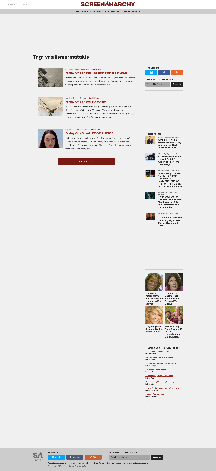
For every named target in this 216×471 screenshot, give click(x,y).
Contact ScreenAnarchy (79, 463)
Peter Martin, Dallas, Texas (157, 351)
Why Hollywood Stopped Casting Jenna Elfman (154, 329)
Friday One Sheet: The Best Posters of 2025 (97, 72)
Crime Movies (95, 11)
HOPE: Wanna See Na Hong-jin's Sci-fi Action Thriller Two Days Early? (169, 160)
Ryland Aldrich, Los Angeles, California (162, 388)
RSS (94, 457)
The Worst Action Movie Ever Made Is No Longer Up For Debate (154, 298)
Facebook (76, 457)
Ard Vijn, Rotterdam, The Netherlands (162, 363)
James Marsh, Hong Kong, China (159, 376)
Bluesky (58, 457)
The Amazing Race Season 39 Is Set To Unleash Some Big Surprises (173, 331)
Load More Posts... (87, 161)
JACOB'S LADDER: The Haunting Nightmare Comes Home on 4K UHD (170, 221)
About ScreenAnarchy (57, 463)
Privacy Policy (98, 463)
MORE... (149, 400)
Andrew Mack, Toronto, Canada (159, 357)
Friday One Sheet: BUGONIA (86, 101)
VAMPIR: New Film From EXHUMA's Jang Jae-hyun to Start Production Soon (170, 143)
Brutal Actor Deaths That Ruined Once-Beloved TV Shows (172, 298)
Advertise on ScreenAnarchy (136, 463)
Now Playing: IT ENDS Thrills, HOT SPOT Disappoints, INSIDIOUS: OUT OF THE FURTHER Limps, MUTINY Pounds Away (170, 180)
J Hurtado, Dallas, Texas (156, 370)
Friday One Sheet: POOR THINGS (89, 133)
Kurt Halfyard (96, 69)
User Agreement (114, 463)
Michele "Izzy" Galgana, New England (162, 382)
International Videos (132, 11)
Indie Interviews (112, 11)
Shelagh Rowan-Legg (155, 394)
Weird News (81, 11)
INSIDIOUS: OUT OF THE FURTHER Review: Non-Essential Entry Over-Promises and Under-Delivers (170, 202)
